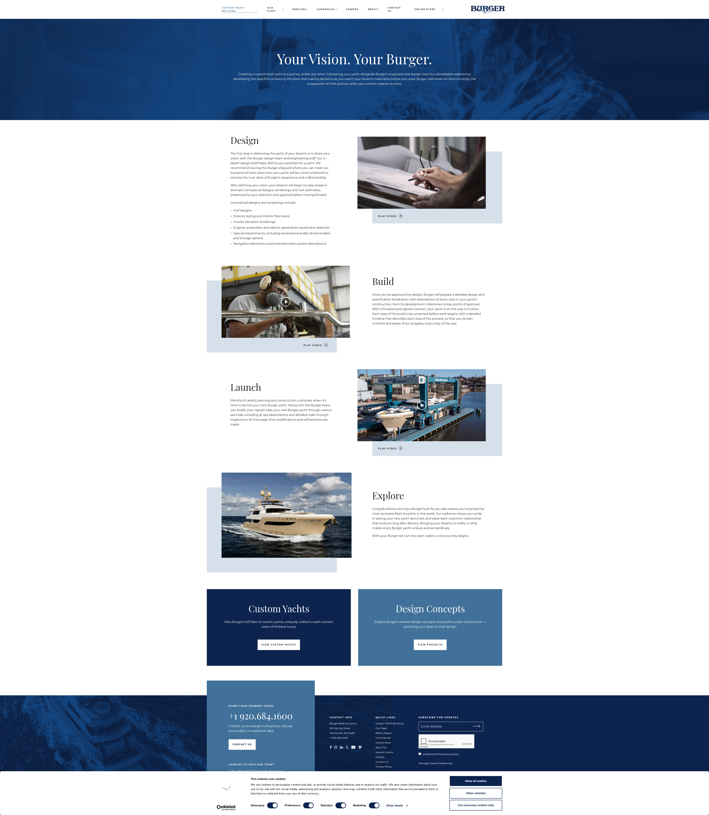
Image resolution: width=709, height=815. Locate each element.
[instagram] (335, 747)
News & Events (384, 752)
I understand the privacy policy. (440, 754)
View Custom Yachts (278, 644)
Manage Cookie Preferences (435, 763)
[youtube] (353, 747)
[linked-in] (341, 747)
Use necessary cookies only (476, 805)
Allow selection (476, 793)
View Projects (430, 644)
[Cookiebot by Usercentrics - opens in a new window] (226, 808)
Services (299, 9)
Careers (352, 9)
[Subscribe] (475, 726)
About (372, 9)
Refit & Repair (384, 733)
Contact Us (394, 9)
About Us (381, 747)
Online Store (425, 9)
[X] (347, 747)
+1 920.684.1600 (261, 716)
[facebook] (331, 747)
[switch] (308, 805)
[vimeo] (360, 747)
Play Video (387, 216)
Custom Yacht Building (233, 9)
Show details (394, 805)
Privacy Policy (384, 766)
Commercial (325, 9)
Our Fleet (271, 9)
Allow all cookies (476, 780)
